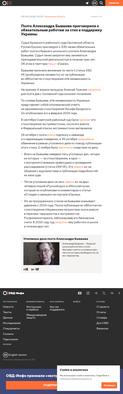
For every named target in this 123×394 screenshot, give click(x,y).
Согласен (109, 385)
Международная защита (35, 316)
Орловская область (54, 16)
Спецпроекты (11, 328)
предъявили (86, 139)
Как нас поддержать (57, 308)
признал (84, 120)
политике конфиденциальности (76, 378)
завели (78, 167)
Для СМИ (102, 323)
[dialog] (88, 378)
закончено (65, 147)
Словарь (102, 317)
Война (77, 302)
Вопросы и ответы (43, 349)
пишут (52, 64)
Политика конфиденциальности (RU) (19, 359)
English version (17, 354)
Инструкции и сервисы (33, 308)
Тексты (7, 312)
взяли (51, 135)
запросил (94, 90)
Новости (96, 16)
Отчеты (101, 312)
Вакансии (102, 328)
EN (94, 3)
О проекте (103, 306)
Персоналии (10, 339)
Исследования (12, 323)
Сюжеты (8, 334)
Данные (7, 317)
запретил (61, 222)
